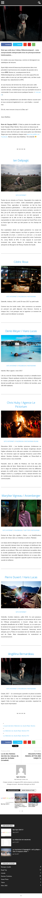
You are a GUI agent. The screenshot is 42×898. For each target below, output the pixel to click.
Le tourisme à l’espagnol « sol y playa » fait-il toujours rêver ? (21, 805)
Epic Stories (28, 33)
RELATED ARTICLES (13, 790)
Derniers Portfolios (6, 876)
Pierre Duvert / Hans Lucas (21, 577)
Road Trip (4, 870)
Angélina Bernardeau (21, 654)
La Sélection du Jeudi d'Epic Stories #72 (16, 736)
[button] (39, 3)
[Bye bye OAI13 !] (7, 798)
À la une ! (4, 33)
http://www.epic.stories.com (21, 779)
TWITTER (26, 530)
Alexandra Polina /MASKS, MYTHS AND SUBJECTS (33, 756)
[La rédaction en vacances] (6, 842)
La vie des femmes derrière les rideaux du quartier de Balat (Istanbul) (9, 757)
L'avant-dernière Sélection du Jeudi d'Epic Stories (19, 726)
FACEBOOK (22, 296)
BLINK (36, 441)
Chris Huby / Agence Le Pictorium (21, 404)
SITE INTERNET (21, 195)
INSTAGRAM (31, 296)
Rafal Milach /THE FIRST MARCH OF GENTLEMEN (33, 805)
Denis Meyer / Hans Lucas (21, 331)
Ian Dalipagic (21, 160)
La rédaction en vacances (22, 840)
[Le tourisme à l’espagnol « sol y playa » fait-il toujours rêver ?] (21, 798)
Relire (9, 33)
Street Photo (4, 879)
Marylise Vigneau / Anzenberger (21, 496)
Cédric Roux (21, 262)
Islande (3, 873)
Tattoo (3, 882)
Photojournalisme (18, 33)
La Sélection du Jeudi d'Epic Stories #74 (16, 731)
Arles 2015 (4, 885)
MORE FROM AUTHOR (28, 790)
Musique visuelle (6, 867)
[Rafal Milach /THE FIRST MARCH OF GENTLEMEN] (34, 798)
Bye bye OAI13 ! (5, 804)
